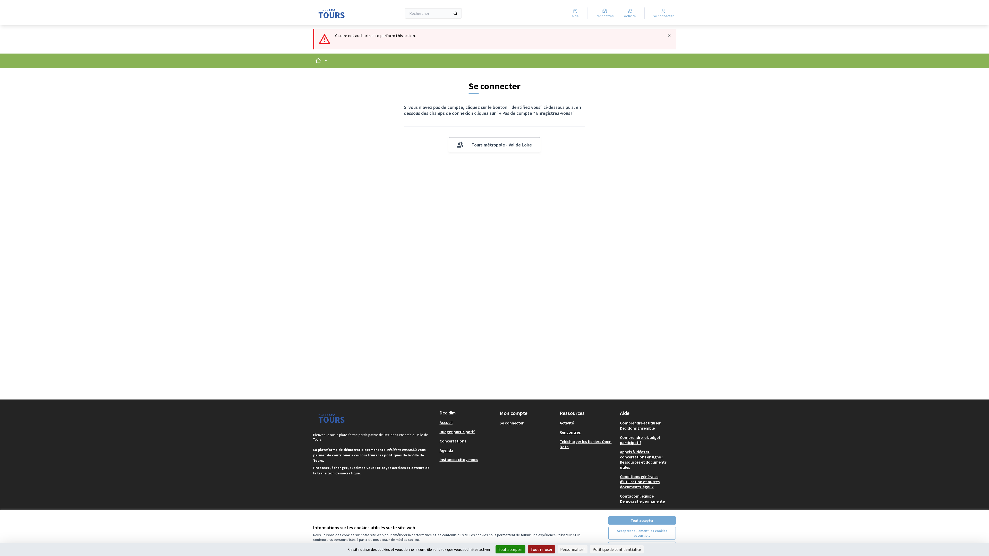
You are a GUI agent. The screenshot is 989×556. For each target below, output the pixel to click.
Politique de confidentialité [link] (617, 549)
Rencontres (570, 432)
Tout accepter (642, 520)
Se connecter (512, 422)
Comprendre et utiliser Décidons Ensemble (640, 425)
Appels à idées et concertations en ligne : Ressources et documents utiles (643, 459)
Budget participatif (457, 431)
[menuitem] (468, 422)
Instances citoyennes (459, 459)
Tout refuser (541, 549)
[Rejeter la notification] (669, 35)
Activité (567, 422)
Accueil (446, 422)
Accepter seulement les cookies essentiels (642, 533)
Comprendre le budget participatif (640, 440)
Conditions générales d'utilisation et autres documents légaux (640, 481)
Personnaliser (572, 549)
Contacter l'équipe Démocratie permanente (642, 498)
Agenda (446, 450)
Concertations (453, 441)
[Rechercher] (455, 13)
